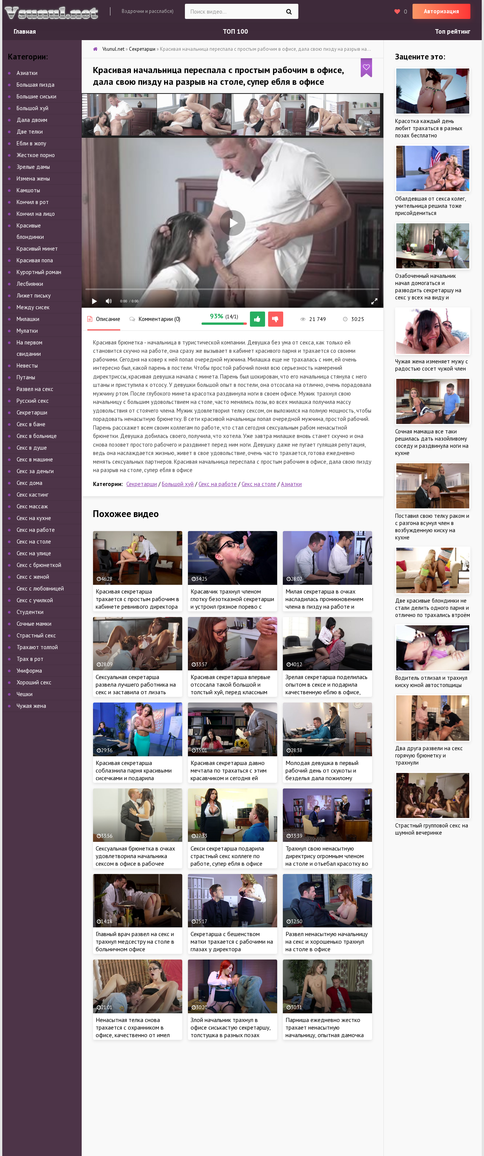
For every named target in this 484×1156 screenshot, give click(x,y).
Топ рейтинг (452, 31)
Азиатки (291, 484)
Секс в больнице (37, 435)
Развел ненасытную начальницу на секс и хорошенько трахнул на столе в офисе (326, 941)
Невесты (27, 365)
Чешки (25, 694)
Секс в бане (31, 424)
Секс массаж (32, 506)
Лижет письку (34, 295)
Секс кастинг (32, 494)
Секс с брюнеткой (39, 565)
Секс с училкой (35, 600)
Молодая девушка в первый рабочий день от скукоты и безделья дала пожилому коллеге (321, 774)
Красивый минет (37, 248)
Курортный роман (39, 272)
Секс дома (29, 482)
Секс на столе (259, 484)
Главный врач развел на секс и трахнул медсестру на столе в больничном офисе (135, 941)
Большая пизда (35, 84)
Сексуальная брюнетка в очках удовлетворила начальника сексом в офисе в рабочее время (135, 859)
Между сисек (33, 307)
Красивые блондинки (30, 231)
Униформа (29, 670)
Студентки (30, 611)
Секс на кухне (34, 518)
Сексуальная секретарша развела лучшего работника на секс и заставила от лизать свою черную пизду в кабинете (136, 688)
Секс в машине (35, 459)
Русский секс (33, 400)
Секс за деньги (35, 471)
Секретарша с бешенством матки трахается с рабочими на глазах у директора (232, 941)
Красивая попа (35, 260)
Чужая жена (31, 705)
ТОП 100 (235, 31)
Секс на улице (34, 553)
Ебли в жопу (31, 143)
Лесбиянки (30, 283)
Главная (25, 31)
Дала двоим (32, 119)
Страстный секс (36, 635)
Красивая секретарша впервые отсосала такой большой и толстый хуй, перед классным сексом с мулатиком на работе (231, 688)
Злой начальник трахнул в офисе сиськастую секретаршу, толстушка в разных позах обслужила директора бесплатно (230, 1035)
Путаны (26, 377)
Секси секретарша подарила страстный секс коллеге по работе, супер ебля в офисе (227, 855)
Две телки (30, 131)
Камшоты (28, 190)
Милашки (28, 318)
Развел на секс (35, 389)
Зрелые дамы (33, 166)
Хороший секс (34, 682)
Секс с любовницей (40, 588)
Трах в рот (30, 658)
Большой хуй (178, 484)
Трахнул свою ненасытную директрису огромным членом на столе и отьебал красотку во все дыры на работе (326, 859)
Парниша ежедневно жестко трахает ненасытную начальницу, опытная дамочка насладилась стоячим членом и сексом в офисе (326, 1035)
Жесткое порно (36, 155)
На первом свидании (29, 348)
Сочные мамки (34, 623)
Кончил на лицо (36, 213)
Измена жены (33, 178)
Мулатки (27, 330)
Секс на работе (218, 484)
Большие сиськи (36, 96)
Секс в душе (32, 447)
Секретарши (141, 484)
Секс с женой (33, 576)
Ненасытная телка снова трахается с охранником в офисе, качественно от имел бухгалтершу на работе (133, 1031)
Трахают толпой (37, 647)
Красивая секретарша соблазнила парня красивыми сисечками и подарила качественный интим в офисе (134, 774)
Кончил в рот (33, 202)
